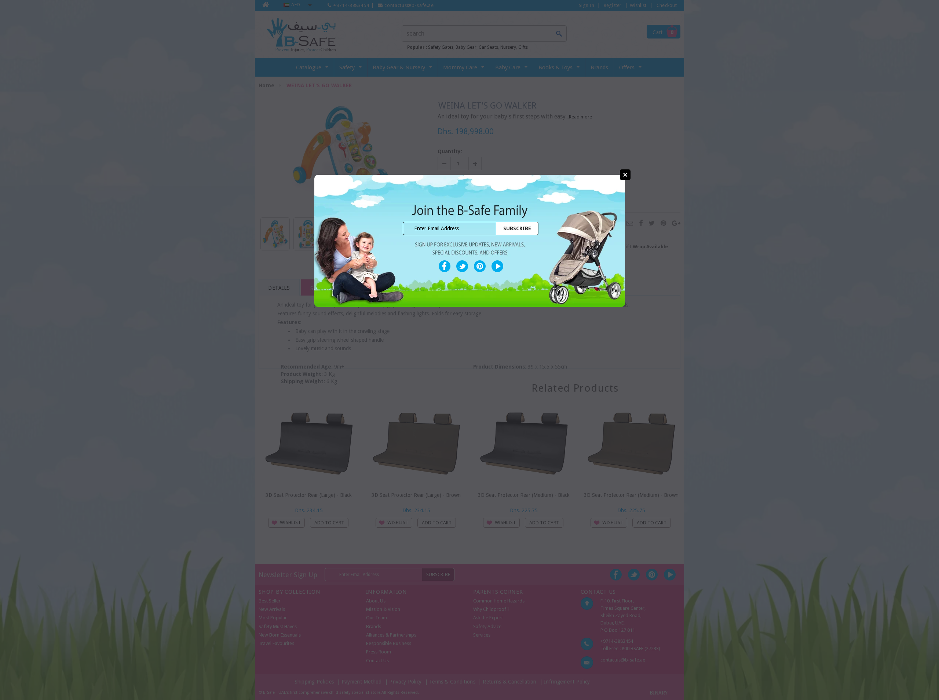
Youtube (497, 266)
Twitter (462, 266)
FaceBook (444, 266)
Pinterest (480, 266)
